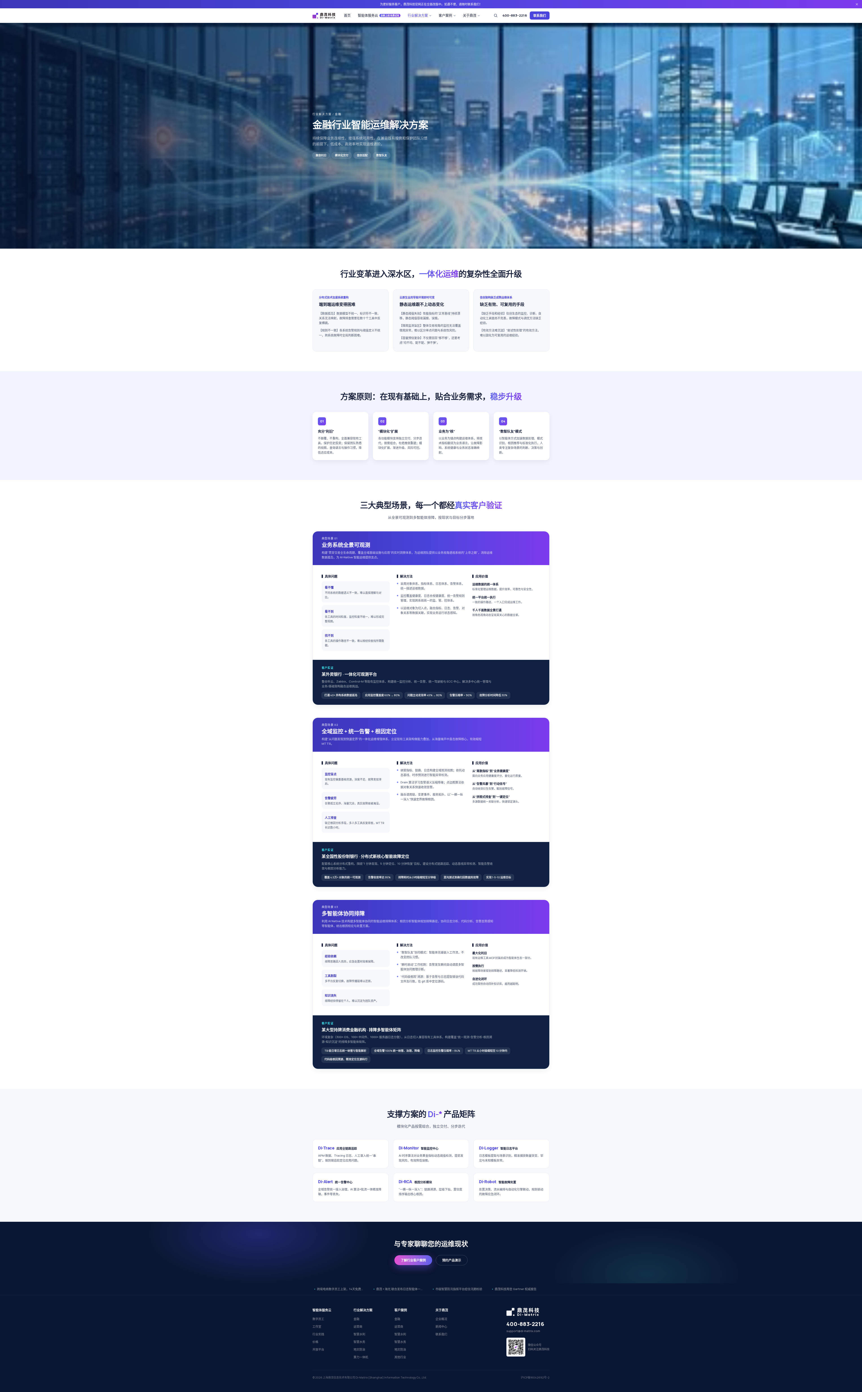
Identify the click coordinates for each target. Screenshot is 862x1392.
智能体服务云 (378, 15)
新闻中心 (441, 1326)
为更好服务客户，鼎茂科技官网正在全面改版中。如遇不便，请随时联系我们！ (431, 4)
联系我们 (539, 15)
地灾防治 (359, 1349)
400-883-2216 (514, 15)
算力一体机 (361, 1357)
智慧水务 (359, 1342)
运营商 (358, 1326)
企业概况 (441, 1319)
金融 (356, 1319)
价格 (315, 1342)
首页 (347, 15)
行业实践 (318, 1334)
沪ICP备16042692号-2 (535, 1377)
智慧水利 (359, 1334)
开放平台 (318, 1349)
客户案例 (445, 15)
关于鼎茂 (469, 15)
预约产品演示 (451, 1260)
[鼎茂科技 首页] (323, 15)
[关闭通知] (856, 4)
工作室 (316, 1326)
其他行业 (400, 1357)
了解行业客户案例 (413, 1260)
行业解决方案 (418, 15)
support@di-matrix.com (523, 1331)
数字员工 (318, 1319)
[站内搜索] (496, 15)
